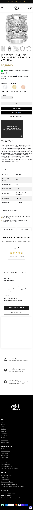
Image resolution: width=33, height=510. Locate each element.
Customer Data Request (7, 482)
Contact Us (4, 448)
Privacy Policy (5, 453)
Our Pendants (4, 440)
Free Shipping (4, 457)
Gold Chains (4, 437)
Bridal (2, 426)
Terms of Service (5, 462)
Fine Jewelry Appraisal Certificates (10, 468)
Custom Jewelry (5, 442)
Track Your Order (5, 451)
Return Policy (4, 455)
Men (2, 422)
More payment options (16, 116)
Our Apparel (4, 435)
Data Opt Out (4, 477)
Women (3, 424)
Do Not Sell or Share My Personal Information (13, 486)
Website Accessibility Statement (9, 484)
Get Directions (16, 312)
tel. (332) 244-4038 (6, 495)
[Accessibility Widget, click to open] (30, 507)
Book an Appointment (16, 307)
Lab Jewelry (4, 433)
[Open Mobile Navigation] (3, 8)
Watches (3, 431)
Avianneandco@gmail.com (8, 493)
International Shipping (6, 466)
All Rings (3, 429)
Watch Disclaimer (5, 460)
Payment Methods (5, 464)
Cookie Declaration (6, 475)
